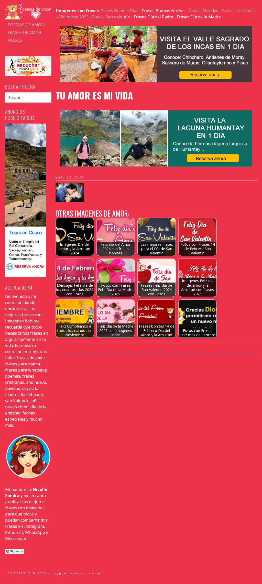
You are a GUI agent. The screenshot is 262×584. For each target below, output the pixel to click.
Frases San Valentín (111, 17)
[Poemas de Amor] (28, 18)
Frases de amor (24, 32)
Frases (15, 40)
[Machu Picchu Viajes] (156, 81)
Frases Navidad (204, 11)
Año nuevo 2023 (73, 17)
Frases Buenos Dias (119, 11)
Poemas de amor (26, 25)
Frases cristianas (238, 11)
